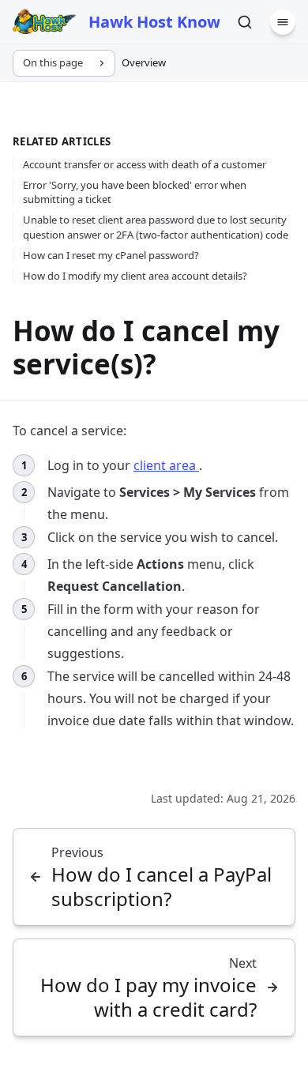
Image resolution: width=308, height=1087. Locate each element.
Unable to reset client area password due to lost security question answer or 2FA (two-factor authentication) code (155, 227)
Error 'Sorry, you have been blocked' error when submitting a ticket (134, 192)
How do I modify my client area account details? (135, 276)
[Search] (244, 22)
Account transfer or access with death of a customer (144, 164)
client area (166, 465)
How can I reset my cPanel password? (111, 255)
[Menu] (282, 22)
